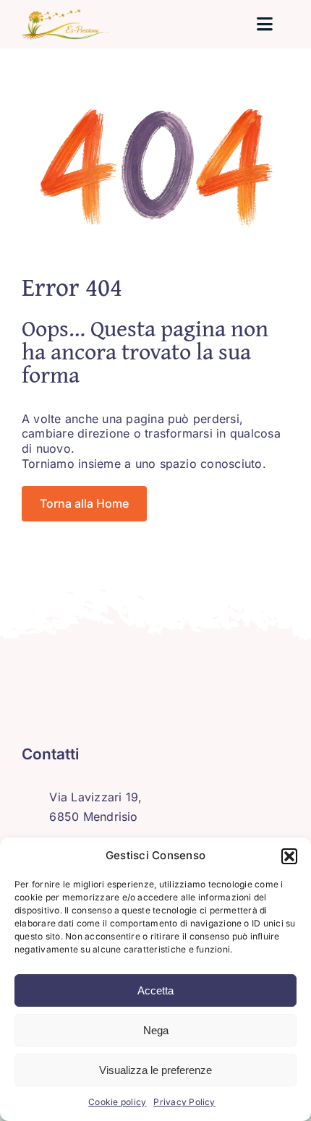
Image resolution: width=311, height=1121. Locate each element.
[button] (289, 856)
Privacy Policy (184, 1101)
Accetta (155, 990)
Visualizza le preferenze (155, 1070)
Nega (156, 1030)
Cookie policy (117, 1101)
